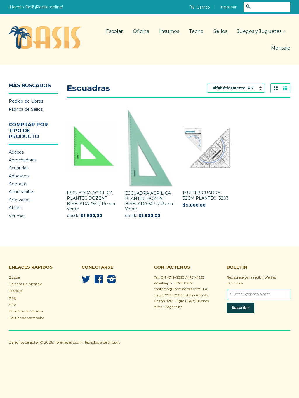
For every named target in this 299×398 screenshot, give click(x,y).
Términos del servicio (26, 311)
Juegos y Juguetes (260, 31)
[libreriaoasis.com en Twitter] (85, 281)
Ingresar (228, 7)
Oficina (141, 31)
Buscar (14, 277)
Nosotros (16, 290)
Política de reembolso (26, 318)
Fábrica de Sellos (26, 109)
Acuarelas (18, 167)
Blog (13, 297)
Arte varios (19, 199)
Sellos (220, 31)
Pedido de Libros (26, 101)
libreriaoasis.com (69, 342)
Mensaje (280, 48)
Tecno (196, 31)
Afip (12, 304)
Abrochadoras (22, 160)
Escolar (114, 31)
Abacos (16, 152)
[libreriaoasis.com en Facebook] (98, 281)
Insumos (169, 31)
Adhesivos (19, 176)
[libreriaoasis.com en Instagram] (111, 281)
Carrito (202, 7)
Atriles (15, 207)
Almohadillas (21, 191)
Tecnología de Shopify (102, 342)
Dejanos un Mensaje (25, 284)
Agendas (18, 183)
